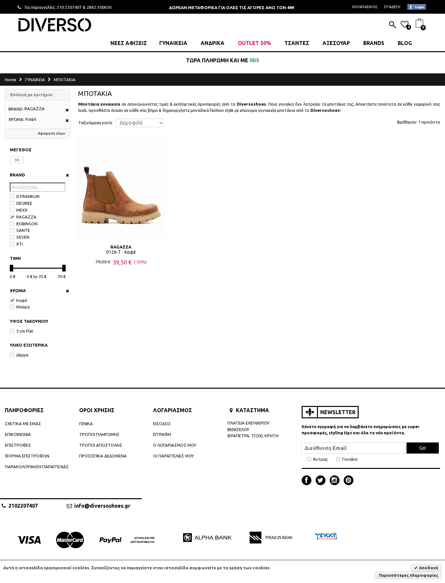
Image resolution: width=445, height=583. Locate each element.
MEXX (21, 210)
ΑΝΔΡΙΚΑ (212, 43)
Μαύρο (23, 307)
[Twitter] (322, 481)
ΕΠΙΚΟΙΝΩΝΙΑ (18, 434)
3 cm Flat (24, 331)
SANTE (23, 230)
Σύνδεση (392, 7)
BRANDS (373, 43)
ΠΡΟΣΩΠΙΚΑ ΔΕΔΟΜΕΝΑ (103, 456)
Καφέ (21, 300)
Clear (65, 175)
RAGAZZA (26, 217)
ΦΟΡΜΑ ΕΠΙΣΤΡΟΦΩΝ (27, 456)
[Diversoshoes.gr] (54, 24)
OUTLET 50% (254, 43)
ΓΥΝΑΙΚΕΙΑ (173, 43)
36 (16, 159)
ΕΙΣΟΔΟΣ (162, 423)
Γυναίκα (349, 459)
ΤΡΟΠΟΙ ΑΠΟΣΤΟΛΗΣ (100, 445)
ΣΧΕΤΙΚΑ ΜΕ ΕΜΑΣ (23, 423)
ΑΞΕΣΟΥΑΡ (336, 43)
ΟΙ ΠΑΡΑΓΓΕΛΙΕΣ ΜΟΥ (173, 456)
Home (10, 79)
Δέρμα (22, 354)
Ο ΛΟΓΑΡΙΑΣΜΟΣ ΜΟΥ (174, 445)
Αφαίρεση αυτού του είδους (65, 110)
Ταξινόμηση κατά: (95, 123)
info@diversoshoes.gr (102, 505)
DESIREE (24, 203)
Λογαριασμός (364, 7)
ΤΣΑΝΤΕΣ (296, 43)
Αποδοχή (428, 567)
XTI (19, 244)
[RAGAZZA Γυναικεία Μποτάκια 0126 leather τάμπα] (121, 188)
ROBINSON (26, 223)
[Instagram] (336, 481)
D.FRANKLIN (27, 196)
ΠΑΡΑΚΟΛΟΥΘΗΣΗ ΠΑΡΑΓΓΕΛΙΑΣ (37, 466)
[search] (392, 25)
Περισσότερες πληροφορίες (408, 575)
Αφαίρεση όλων (51, 133)
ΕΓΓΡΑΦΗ (162, 434)
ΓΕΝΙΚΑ (86, 423)
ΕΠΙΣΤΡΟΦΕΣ (18, 445)
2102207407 (23, 505)
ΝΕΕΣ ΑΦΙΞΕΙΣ (128, 43)
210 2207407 (69, 7)
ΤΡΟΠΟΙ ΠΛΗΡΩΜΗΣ (99, 434)
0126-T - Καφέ (121, 252)
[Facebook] (308, 481)
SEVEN (22, 237)
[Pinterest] (348, 481)
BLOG (405, 43)
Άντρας (320, 459)
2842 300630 (99, 7)
